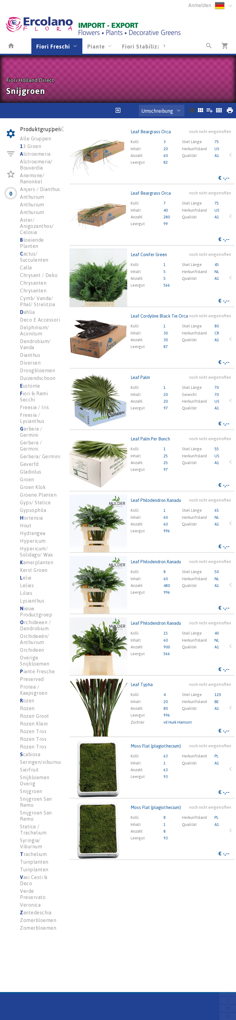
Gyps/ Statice (35, 502)
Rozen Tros (33, 731)
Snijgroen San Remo (36, 802)
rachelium (33, 854)
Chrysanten (33, 283)
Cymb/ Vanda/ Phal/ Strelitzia (37, 301)
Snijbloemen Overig (34, 780)
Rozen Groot (34, 716)
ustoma (30, 386)
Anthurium (32, 197)
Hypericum (33, 541)
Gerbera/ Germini (40, 456)
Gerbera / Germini (31, 446)
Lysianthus (32, 601)
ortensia (31, 518)
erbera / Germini (31, 432)
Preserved (32, 679)
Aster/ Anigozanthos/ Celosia (37, 226)
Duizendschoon (38, 378)
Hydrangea (32, 533)
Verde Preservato (32, 894)
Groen (27, 479)
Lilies (26, 593)
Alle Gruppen (35, 138)
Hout (25, 525)
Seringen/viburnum (42, 762)
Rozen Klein (34, 724)
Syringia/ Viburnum (31, 843)
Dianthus (30, 355)
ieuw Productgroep (36, 611)
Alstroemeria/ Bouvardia (36, 164)
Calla (26, 267)
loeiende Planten (32, 243)
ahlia (27, 312)
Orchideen (32, 650)
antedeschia (35, 912)
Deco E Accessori (40, 320)
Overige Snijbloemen (34, 661)
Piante (96, 46)
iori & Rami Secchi (34, 396)
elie (26, 578)
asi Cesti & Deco (33, 880)
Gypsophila (33, 510)
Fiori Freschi (53, 46)
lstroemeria (35, 154)
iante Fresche (37, 671)
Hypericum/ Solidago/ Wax (36, 551)
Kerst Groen (34, 570)
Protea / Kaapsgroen (33, 690)
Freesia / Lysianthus (32, 418)
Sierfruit (29, 770)
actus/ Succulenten (34, 257)
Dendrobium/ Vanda (35, 344)
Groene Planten (38, 495)
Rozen (27, 708)
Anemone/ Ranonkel (32, 178)
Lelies (27, 585)
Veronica (30, 905)
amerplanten (36, 562)
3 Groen (30, 146)
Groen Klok (33, 487)
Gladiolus (30, 472)
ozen (27, 701)
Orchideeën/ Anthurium (34, 639)
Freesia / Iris (34, 407)
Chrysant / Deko (39, 275)
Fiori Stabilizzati (145, 46)
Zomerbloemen (38, 920)
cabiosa (30, 754)
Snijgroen (31, 791)
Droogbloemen (37, 370)
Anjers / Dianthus (40, 189)
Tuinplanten (34, 862)
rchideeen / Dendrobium (35, 625)
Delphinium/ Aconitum (34, 330)
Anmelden (199, 5)
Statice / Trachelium (33, 829)
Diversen (30, 363)
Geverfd (29, 464)
